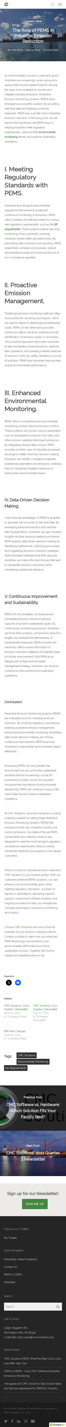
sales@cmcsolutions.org (39, 1337)
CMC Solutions (23, 927)
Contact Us (10, 1266)
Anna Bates (17, 50)
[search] (52, 4)
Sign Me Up (35, 1204)
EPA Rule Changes (15, 1031)
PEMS (56, 713)
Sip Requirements (15, 1068)
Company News (32, 21)
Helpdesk (9, 1282)
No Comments (50, 50)
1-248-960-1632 (13, 1337)
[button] (60, 4)
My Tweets (10, 1237)
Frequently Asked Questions (20, 1259)
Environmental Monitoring (33, 1061)
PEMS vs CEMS (13, 1274)
